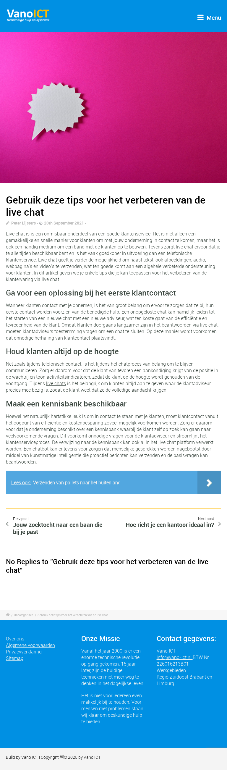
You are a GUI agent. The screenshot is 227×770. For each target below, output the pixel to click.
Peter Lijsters (23, 223)
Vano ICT (30, 757)
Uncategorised (23, 615)
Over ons (15, 638)
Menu (213, 18)
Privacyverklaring (24, 651)
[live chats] (113, 107)
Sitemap (14, 658)
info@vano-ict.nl (175, 657)
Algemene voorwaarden (30, 645)
